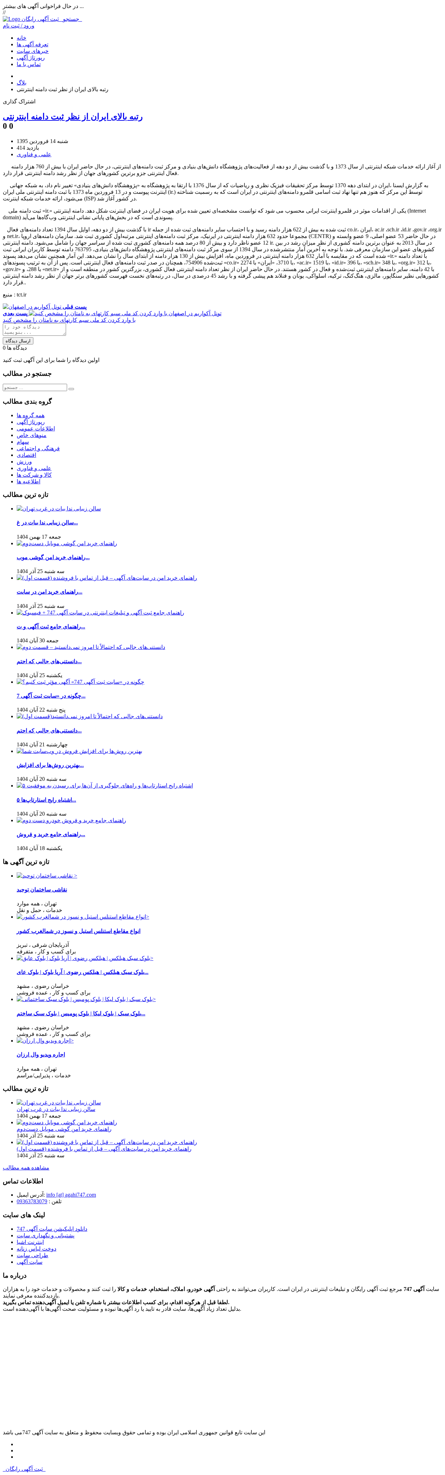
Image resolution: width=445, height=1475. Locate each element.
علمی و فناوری (34, 154)
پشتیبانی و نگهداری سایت (45, 1235)
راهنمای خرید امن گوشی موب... (53, 557)
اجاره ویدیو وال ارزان (41, 1054)
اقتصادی (26, 455)
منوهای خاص (32, 435)
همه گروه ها (30, 415)
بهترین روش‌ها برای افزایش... (50, 765)
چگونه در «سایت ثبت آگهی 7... (51, 696)
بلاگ (21, 83)
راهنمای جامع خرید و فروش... (51, 834)
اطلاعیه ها (28, 481)
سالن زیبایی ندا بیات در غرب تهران (56, 1109)
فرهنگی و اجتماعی (38, 448)
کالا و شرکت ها (34, 475)
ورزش (24, 462)
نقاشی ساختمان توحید (42, 890)
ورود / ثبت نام (18, 26)
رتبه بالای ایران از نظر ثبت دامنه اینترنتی (73, 116)
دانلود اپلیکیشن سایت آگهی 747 (52, 1229)
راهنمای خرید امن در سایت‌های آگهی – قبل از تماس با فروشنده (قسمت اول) (104, 1149)
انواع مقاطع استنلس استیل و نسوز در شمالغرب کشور (78, 931)
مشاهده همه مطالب (26, 1168)
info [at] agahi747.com (71, 1195)
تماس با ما (29, 64)
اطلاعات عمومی (36, 428)
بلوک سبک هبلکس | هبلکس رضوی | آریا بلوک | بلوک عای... (82, 972)
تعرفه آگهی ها (32, 44)
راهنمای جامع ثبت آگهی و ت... (51, 626)
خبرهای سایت (33, 51)
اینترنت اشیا (30, 1242)
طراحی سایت (32, 1255)
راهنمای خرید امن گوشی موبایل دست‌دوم (64, 1129)
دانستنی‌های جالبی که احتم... (49, 661)
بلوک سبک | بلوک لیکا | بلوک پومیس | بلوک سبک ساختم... (81, 1013)
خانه (21, 38)
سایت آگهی (29, 1262)
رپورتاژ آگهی (31, 58)
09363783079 (32, 1201)
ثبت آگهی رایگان (52, 19)
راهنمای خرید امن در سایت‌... (49, 592)
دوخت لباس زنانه (36, 1249)
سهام (23, 442)
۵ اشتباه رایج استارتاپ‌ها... (46, 800)
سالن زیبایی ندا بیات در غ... (47, 522)
